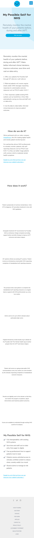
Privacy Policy (17, 525)
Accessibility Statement (17, 528)
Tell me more (18, 35)
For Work (17, 516)
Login (17, 534)
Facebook (13, 500)
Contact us (17, 522)
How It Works (17, 508)
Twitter (17, 500)
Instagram (20, 500)
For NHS (17, 513)
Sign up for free (17, 531)
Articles (17, 519)
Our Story (17, 510)
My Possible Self (17, 4)
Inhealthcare (7, 137)
